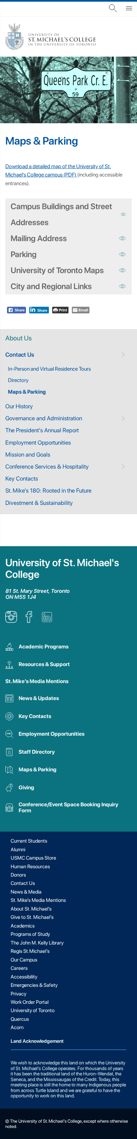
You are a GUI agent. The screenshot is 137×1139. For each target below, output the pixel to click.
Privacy (18, 994)
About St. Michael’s (31, 909)
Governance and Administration (43, 418)
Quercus (20, 1019)
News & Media (26, 892)
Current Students (29, 841)
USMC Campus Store (33, 858)
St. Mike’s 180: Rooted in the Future (48, 490)
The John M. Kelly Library (37, 943)
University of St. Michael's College (62, 568)
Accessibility (24, 977)
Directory (18, 380)
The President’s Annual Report (42, 430)
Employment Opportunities (38, 442)
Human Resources (30, 867)
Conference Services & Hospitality (47, 466)
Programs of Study (30, 934)
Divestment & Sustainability (39, 502)
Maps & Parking (27, 392)
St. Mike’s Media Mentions (36, 681)
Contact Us (19, 354)
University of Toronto (33, 1010)
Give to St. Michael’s (32, 917)
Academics (23, 926)
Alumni (18, 850)
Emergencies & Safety (34, 985)
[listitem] (11, 621)
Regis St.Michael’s (30, 951)
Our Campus (24, 960)
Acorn (17, 1027)
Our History (19, 406)
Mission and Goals (27, 454)
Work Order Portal (30, 1002)
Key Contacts (21, 478)
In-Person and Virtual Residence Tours (49, 369)
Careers (19, 968)
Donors (18, 875)
